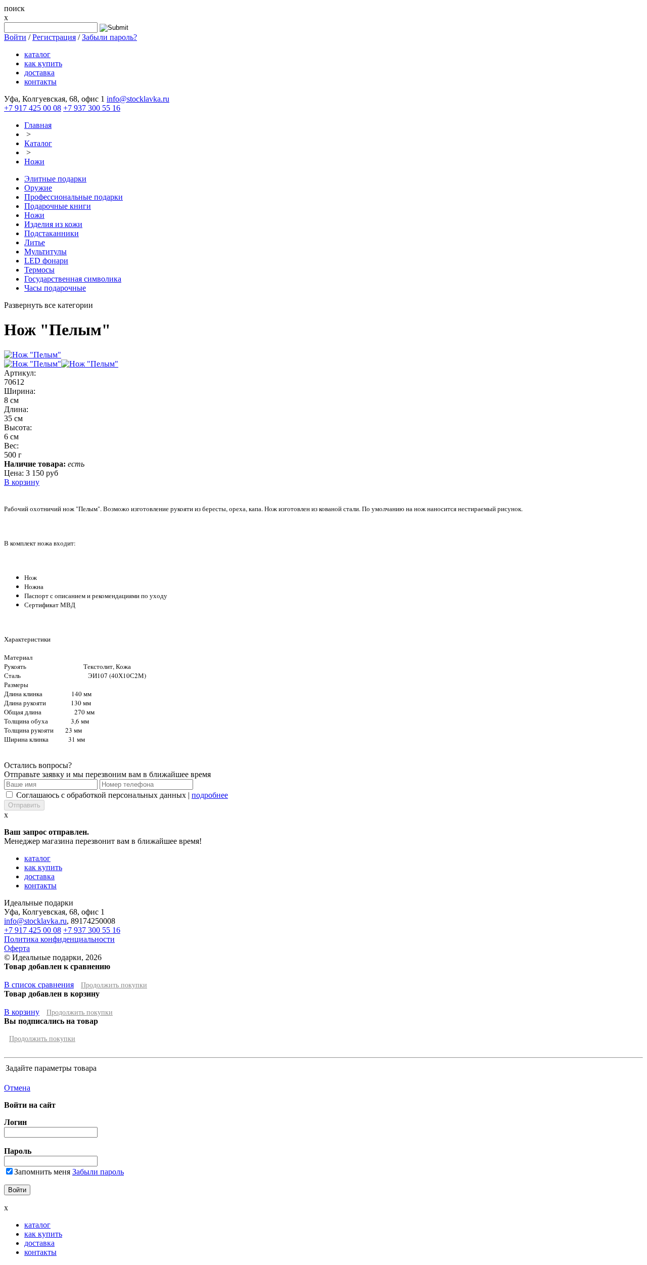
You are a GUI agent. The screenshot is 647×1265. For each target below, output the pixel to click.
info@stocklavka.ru (138, 99)
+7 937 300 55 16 (91, 108)
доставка (39, 72)
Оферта (17, 948)
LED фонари (46, 260)
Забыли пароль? (109, 37)
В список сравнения (39, 984)
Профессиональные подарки (73, 197)
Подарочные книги (57, 206)
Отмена (17, 1087)
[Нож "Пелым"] (32, 354)
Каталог (38, 143)
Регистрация (54, 37)
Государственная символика (72, 279)
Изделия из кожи (53, 224)
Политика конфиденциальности (59, 939)
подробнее (210, 795)
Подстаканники (51, 233)
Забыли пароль (98, 1171)
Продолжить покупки (114, 985)
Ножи (34, 161)
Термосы (39, 269)
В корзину (21, 482)
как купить (43, 63)
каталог (37, 54)
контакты (40, 81)
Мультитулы (45, 251)
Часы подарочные (55, 288)
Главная (38, 125)
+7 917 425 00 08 (32, 108)
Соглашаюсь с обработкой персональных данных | (122, 795)
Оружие (38, 188)
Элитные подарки (55, 178)
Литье (34, 242)
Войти (15, 37)
